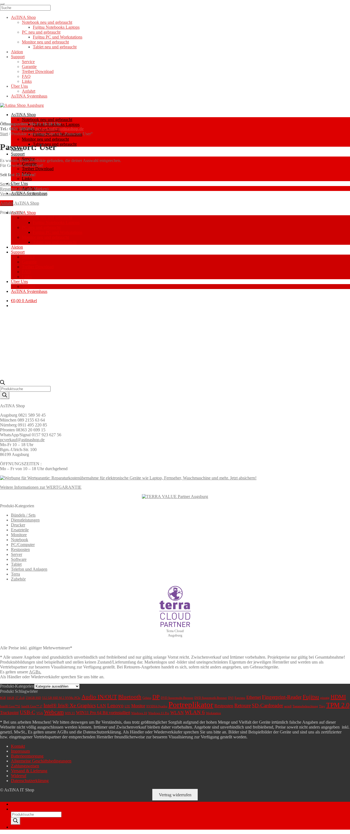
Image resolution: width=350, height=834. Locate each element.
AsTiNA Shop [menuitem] (23, 17)
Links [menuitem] (27, 81)
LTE (127, 706)
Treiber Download (38, 168)
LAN (101, 705)
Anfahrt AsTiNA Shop (19, 203)
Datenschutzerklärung (30, 780)
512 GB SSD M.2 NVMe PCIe (61, 697)
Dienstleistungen (25, 520)
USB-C (27, 712)
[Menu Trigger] (2, 4)
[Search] (4, 395)
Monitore (19, 534)
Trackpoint (9, 712)
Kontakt (18, 746)
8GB (3, 697)
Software (19, 559)
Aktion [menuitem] (17, 51)
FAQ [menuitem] (26, 76)
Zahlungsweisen (25, 766)
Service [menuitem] (28, 61)
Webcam (54, 712)
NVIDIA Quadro (156, 706)
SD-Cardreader (267, 705)
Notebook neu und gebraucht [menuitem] (47, 22)
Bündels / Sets (23, 515)
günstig (324, 697)
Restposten (20, 549)
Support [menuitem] (18, 56)
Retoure (242, 705)
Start (4, 133)
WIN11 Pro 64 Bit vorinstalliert (103, 712)
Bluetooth (129, 697)
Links (27, 178)
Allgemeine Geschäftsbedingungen (41, 761)
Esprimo (240, 697)
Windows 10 (139, 713)
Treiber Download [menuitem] (38, 71)
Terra (15, 574)
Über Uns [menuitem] (19, 86)
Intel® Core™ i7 (31, 706)
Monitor (138, 705)
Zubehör (18, 579)
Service (6, 184)
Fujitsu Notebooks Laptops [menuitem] (56, 27)
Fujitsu (311, 697)
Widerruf (18, 775)
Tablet (16, 564)
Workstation (213, 713)
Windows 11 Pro (158, 713)
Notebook (19, 539)
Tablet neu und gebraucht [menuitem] (55, 47)
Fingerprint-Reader (282, 697)
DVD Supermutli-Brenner (210, 697)
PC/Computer (23, 544)
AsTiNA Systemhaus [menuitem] (29, 96)
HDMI (338, 697)
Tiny (322, 706)
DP (156, 697)
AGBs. (35, 672)
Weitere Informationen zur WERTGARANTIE (40, 487)
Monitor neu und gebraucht (45, 139)
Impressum (20, 751)
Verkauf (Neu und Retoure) (23, 193)
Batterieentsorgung (27, 756)
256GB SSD (33, 697)
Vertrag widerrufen (175, 794)
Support (18, 154)
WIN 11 (70, 713)
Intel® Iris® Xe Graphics (69, 705)
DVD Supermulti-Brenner (177, 697)
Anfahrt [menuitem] (28, 91)
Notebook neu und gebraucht (47, 119)
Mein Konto (21, 804)
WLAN (177, 712)
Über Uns (19, 183)
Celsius (146, 697)
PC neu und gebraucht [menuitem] (41, 32)
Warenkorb (22, 827)
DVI (231, 697)
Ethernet (253, 697)
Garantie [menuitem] (29, 66)
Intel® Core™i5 (10, 706)
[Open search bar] (2, 383)
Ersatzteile (20, 529)
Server (16, 554)
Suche (16, 809)
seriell (287, 706)
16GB (10, 697)
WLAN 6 (195, 712)
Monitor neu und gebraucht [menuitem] (45, 42)
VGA (39, 713)
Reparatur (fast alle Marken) (24, 189)
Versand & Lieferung (29, 770)
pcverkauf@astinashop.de (60, 128)
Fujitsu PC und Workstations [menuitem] (57, 37)
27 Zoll (20, 697)
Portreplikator (190, 704)
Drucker (18, 525)
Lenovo (115, 705)
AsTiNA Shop (23, 114)
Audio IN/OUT (99, 697)
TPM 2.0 (337, 705)
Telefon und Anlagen (29, 569)
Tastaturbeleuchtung (305, 706)
